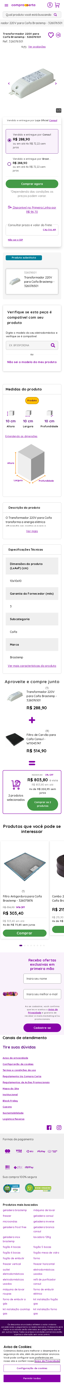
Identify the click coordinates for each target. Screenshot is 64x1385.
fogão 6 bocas (12, 1252)
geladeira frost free (14, 1227)
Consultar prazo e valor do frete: (30, 225)
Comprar (24, 933)
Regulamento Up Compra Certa (22, 1076)
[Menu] (6, 5)
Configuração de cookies (32, 1368)
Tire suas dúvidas (19, 1047)
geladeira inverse (43, 1221)
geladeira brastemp (15, 1210)
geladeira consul (43, 1215)
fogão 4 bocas (12, 1247)
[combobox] (32, 14)
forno (36, 1258)
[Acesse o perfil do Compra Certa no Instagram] (59, 1129)
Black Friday (10, 1100)
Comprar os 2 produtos (42, 804)
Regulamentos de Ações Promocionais (26, 1082)
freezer (7, 1215)
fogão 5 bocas (42, 1247)
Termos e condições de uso (19, 1070)
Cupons (7, 1106)
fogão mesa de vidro (46, 1252)
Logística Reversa (13, 1118)
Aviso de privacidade (15, 1057)
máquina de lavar (44, 1210)
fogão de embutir (13, 1258)
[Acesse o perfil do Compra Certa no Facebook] (49, 1129)
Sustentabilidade (13, 1112)
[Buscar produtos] (56, 15)
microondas (10, 1221)
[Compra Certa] (29, 5)
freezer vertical (12, 1264)
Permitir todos (32, 1378)
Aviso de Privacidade (47, 1361)
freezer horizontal (44, 1264)
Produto (32, 400)
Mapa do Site (11, 1088)
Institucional (10, 1094)
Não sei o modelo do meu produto (32, 362)
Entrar (50, 4)
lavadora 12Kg (42, 1237)
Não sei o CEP (15, 240)
